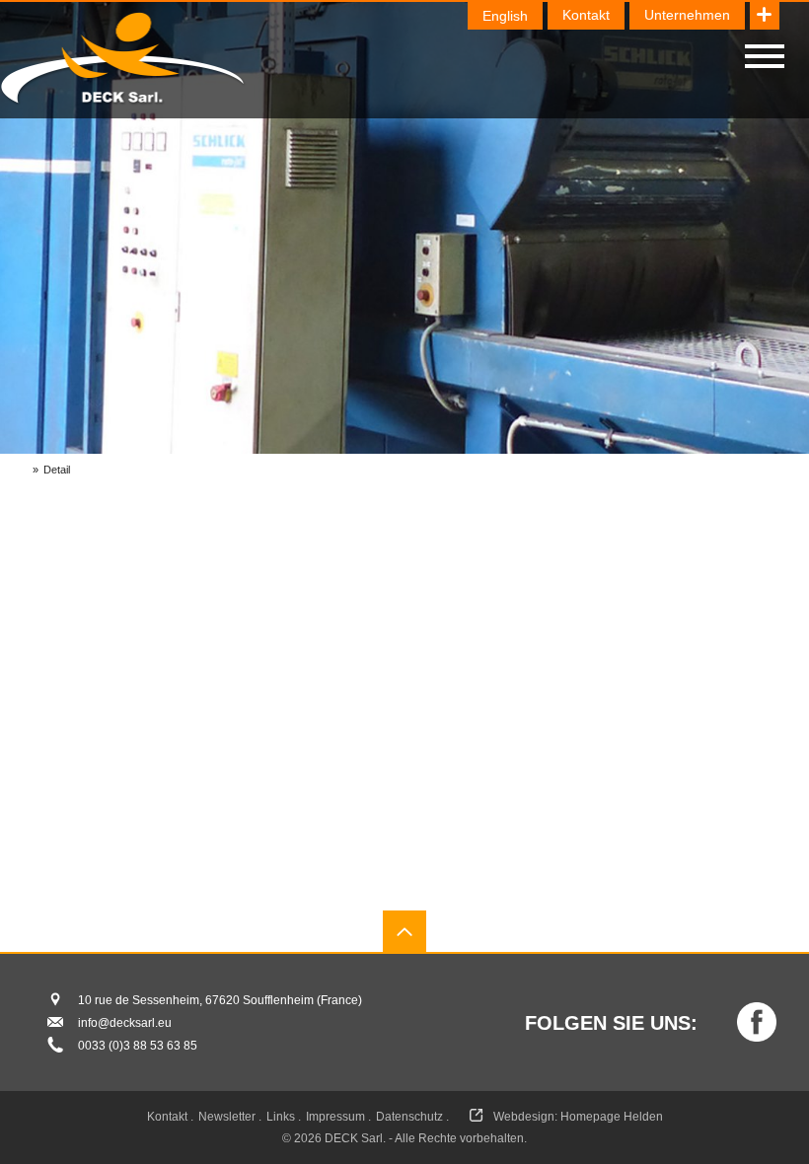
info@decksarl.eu (125, 1023)
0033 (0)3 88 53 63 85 (137, 1046)
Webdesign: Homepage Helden (578, 1117)
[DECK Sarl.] (123, 59)
